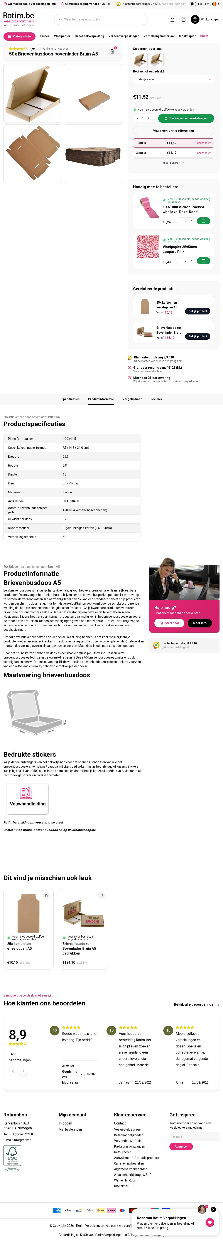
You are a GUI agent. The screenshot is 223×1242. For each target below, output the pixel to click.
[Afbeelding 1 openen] (32, 93)
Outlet (204, 36)
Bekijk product (198, 311)
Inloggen (65, 1123)
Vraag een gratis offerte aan (173, 130)
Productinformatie (101, 399)
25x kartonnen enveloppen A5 (166, 305)
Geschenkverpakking (89, 36)
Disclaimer (121, 1186)
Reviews (156, 399)
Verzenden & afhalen (128, 1141)
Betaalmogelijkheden (128, 1135)
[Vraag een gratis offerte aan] (112, 51)
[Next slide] (23, 1071)
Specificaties (70, 399)
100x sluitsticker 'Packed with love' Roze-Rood (183, 209)
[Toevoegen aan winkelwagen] (203, 220)
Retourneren (123, 1152)
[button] (172, 19)
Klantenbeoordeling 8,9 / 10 (154, 3)
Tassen (45, 36)
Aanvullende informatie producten (137, 1158)
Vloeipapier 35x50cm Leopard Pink (180, 249)
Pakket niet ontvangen (129, 1146)
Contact (120, 1123)
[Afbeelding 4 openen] (93, 153)
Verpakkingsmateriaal (159, 36)
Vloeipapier (62, 36)
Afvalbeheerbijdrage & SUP (133, 1174)
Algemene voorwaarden (130, 1169)
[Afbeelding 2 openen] (93, 93)
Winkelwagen (210, 19)
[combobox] (103, 19)
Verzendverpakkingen (123, 36)
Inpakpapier (187, 36)
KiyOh (84, 1235)
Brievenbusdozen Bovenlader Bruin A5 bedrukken (169, 330)
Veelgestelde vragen (128, 1129)
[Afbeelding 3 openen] (32, 153)
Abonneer (181, 1146)
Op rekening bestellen (129, 1163)
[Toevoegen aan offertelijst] (46, 895)
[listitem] (140, 60)
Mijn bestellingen (70, 1129)
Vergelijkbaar (132, 399)
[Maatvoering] (36, 745)
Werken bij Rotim (125, 1180)
